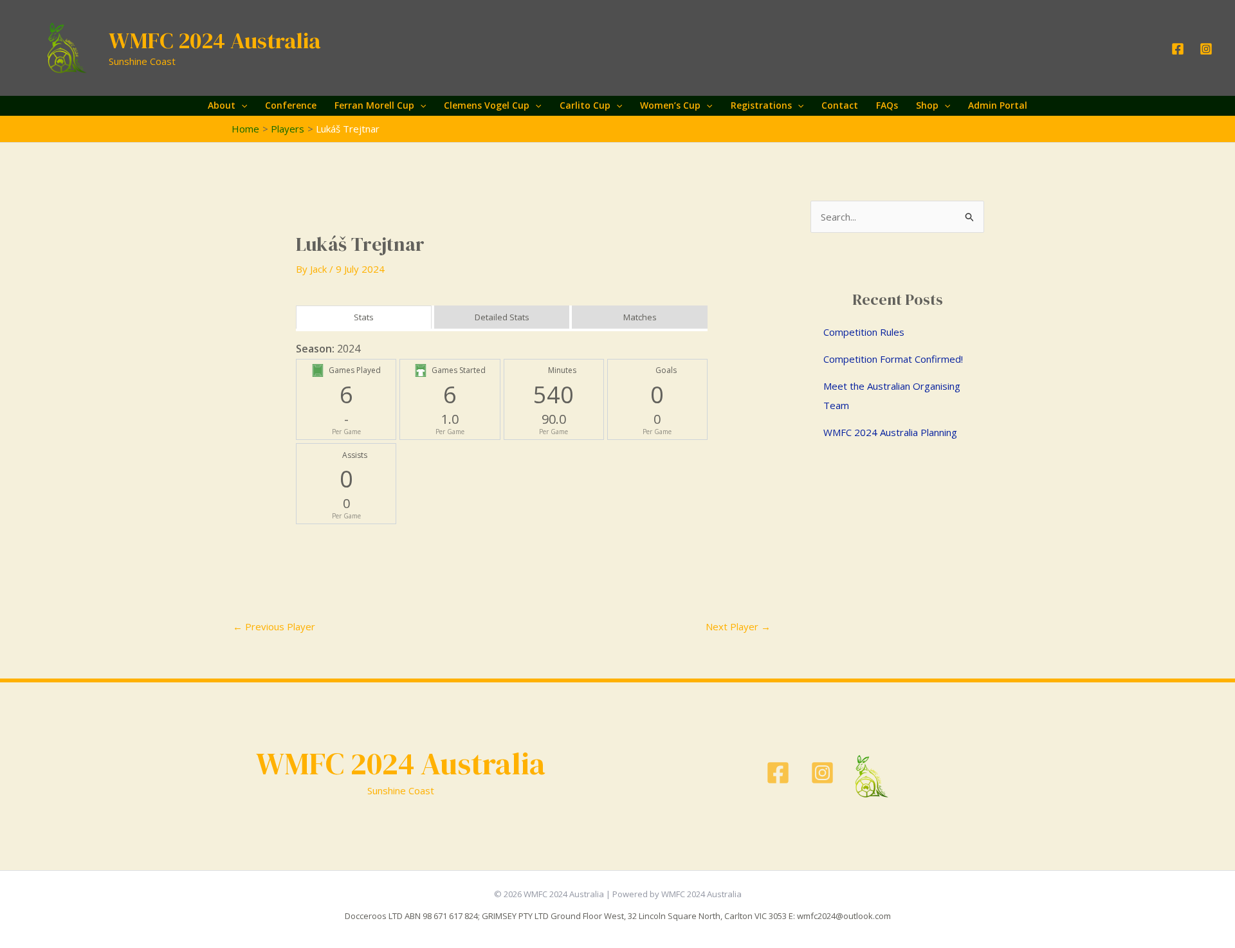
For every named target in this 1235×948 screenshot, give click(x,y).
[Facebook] (1177, 48)
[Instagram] (1206, 48)
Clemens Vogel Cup (486, 105)
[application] (241, 105)
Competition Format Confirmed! (893, 358)
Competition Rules (863, 331)
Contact (839, 105)
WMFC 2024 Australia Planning (890, 432)
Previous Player (274, 626)
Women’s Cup (670, 105)
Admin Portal (997, 105)
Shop (927, 105)
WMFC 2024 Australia (215, 40)
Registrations (761, 105)
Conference (290, 105)
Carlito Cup (585, 105)
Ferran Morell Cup (374, 105)
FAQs (887, 105)
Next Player (738, 626)
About (221, 105)
